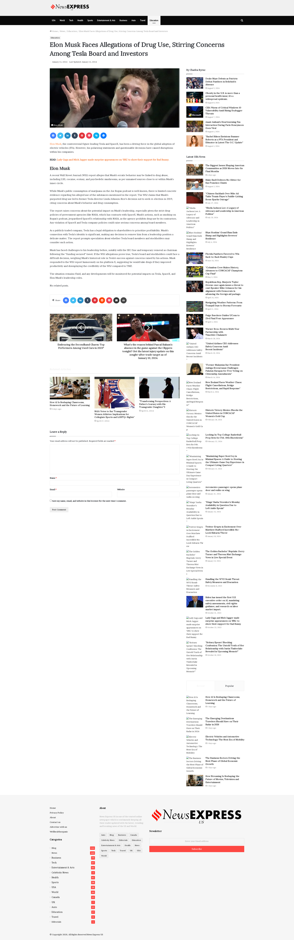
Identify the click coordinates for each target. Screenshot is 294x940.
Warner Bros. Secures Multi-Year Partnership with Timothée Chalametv (222, 332)
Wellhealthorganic (59, 831)
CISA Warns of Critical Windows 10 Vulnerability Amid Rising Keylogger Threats (223, 110)
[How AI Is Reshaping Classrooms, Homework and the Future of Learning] (70, 388)
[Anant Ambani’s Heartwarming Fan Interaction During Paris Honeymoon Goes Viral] (194, 126)
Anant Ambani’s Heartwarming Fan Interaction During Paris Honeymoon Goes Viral (224, 125)
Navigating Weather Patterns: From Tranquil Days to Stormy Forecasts (223, 304)
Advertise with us (58, 827)
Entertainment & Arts (106, 20)
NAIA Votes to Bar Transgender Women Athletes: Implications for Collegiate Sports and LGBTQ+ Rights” (114, 414)
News (62, 31)
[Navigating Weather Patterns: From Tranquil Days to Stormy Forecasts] (194, 306)
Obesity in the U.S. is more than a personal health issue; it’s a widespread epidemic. (222, 96)
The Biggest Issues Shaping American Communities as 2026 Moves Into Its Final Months (224, 168)
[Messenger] (103, 136)
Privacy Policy (57, 812)
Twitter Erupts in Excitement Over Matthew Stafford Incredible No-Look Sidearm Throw (223, 529)
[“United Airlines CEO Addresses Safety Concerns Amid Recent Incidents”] (194, 351)
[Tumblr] (75, 136)
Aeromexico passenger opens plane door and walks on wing (223, 489)
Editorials (56, 922)
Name (53, 478)
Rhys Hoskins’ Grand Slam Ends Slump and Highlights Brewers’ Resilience (221, 235)
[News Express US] (70, 7)
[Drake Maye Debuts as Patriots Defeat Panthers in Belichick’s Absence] (194, 83)
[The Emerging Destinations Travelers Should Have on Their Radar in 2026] (194, 725)
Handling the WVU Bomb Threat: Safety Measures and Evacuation (222, 581)
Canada (56, 897)
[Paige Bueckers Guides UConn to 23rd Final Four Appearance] (194, 319)
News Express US (95, 934)
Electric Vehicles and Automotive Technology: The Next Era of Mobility (224, 738)
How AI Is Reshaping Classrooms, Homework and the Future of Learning (70, 404)
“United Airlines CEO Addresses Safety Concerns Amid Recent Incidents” (221, 346)
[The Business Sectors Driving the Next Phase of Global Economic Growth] (194, 765)
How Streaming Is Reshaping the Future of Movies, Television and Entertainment (222, 779)
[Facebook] (53, 136)
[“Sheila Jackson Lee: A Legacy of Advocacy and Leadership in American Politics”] (194, 217)
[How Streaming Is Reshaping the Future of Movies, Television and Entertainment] (194, 780)
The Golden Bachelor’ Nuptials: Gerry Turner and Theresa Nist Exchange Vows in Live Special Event (224, 554)
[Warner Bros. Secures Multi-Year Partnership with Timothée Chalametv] (194, 333)
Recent (201, 685)
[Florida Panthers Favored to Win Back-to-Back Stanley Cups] (194, 258)
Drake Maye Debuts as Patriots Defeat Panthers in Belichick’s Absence (221, 81)
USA (53, 20)
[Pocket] (89, 136)
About (53, 817)
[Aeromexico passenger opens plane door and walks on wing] (194, 492)
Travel (142, 20)
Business (123, 20)
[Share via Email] (116, 300)
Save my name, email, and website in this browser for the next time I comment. (89, 501)
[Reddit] (102, 300)
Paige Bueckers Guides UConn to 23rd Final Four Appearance (222, 317)
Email (53, 489)
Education (154, 20)
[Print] (124, 300)
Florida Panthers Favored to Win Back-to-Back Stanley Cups (222, 255)
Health (80, 20)
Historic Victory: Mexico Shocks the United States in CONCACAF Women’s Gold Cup (224, 413)
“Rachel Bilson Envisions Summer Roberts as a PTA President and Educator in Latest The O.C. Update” (224, 139)
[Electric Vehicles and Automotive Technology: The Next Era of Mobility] (194, 744)
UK (53, 902)
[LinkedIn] (67, 136)
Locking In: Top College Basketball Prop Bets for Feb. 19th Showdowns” (224, 436)
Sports (90, 20)
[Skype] (96, 136)
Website (121, 489)
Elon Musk (55, 143)
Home (55, 31)
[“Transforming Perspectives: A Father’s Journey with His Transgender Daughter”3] (159, 387)
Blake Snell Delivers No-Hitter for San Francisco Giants (223, 181)
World (62, 20)
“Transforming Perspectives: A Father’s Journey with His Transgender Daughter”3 (155, 404)
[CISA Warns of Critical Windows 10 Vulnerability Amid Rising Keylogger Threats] (194, 112)
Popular (229, 685)
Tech (71, 20)
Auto (134, 20)
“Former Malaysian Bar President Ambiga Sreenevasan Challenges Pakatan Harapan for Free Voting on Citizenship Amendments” (224, 369)
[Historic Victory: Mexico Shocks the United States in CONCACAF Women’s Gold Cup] (194, 420)
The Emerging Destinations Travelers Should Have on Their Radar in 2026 (221, 721)
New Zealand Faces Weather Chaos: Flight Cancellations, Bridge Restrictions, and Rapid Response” (223, 385)
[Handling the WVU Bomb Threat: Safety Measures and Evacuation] (194, 586)
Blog (54, 848)
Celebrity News (60, 872)
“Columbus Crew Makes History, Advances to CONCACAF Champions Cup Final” (224, 270)
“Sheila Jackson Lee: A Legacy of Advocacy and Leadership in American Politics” (224, 210)
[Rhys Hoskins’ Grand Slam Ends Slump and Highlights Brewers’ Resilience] (194, 240)
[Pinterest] (82, 136)
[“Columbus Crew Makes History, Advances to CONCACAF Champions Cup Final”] (194, 271)
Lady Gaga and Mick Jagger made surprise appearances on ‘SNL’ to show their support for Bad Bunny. (113, 159)
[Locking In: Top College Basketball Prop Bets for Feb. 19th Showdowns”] (194, 443)
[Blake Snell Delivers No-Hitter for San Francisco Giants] (194, 184)
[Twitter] (60, 136)
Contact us (55, 822)
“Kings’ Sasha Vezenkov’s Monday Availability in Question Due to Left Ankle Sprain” (222, 505)
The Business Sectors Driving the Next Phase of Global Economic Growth (222, 761)
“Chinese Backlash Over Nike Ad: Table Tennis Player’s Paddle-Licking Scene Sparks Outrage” (224, 196)
